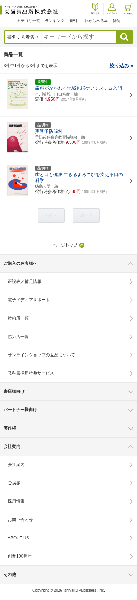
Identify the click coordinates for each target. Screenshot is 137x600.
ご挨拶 (14, 482)
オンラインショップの (41, 354)
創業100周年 (20, 556)
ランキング (54, 21)
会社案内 (16, 464)
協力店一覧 (18, 336)
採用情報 (16, 501)
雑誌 (116, 21)
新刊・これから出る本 (88, 21)
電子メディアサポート (29, 299)
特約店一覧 (18, 318)
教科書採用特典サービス (31, 373)
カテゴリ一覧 (28, 21)
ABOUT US (18, 537)
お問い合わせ (20, 519)
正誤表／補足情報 (24, 281)
